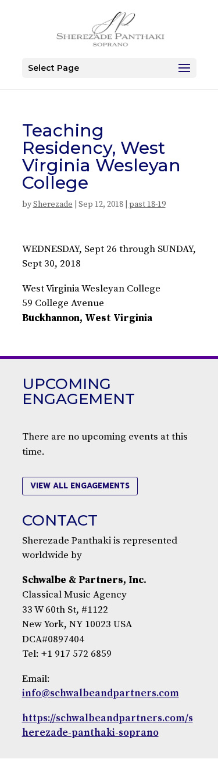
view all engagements (80, 485)
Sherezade (53, 204)
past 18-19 (147, 204)
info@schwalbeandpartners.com (100, 693)
